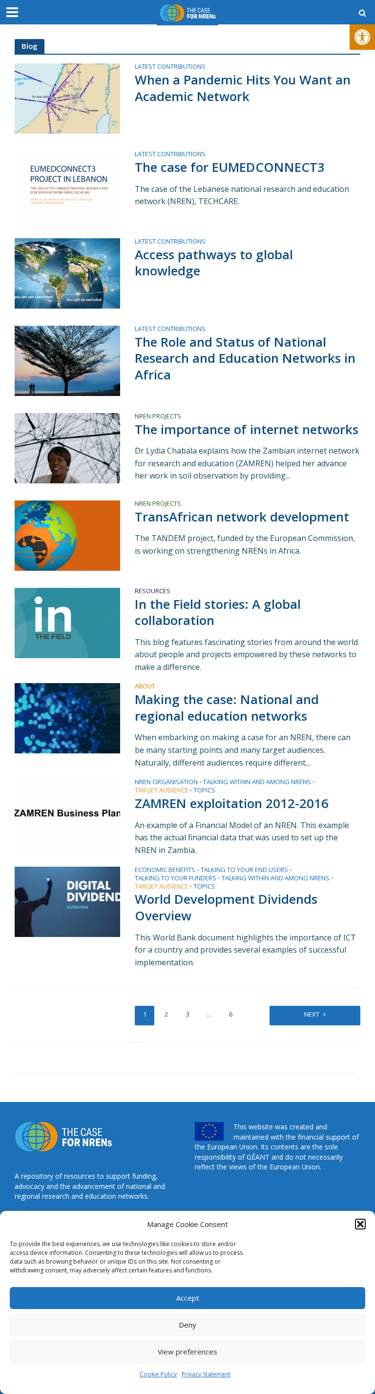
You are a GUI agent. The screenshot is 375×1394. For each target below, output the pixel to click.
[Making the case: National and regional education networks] (67, 717)
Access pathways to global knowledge (214, 263)
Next (311, 1014)
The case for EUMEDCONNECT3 (230, 167)
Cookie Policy (158, 1374)
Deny (187, 1325)
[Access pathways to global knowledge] (67, 272)
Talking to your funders (175, 878)
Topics (204, 790)
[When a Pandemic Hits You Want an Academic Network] (67, 98)
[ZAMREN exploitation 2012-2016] (67, 813)
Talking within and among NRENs (257, 782)
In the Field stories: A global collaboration (218, 612)
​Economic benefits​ (165, 870)
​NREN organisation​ (166, 782)
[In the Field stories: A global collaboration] (67, 622)
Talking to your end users (244, 870)
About (145, 686)
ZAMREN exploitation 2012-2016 (232, 803)
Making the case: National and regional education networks (227, 707)
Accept (187, 1298)
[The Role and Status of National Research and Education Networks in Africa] (67, 359)
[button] (362, 37)
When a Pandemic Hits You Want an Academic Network (243, 88)
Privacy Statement (206, 1374)
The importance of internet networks (246, 429)
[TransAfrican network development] (67, 534)
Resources (152, 591)
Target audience (161, 790)
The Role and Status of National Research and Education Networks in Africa (245, 358)
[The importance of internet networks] (67, 447)
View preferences (187, 1351)
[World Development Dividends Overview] (67, 900)
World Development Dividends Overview (226, 907)
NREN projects (158, 416)
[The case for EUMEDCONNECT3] (67, 185)
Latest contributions (170, 67)
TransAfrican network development (242, 517)
